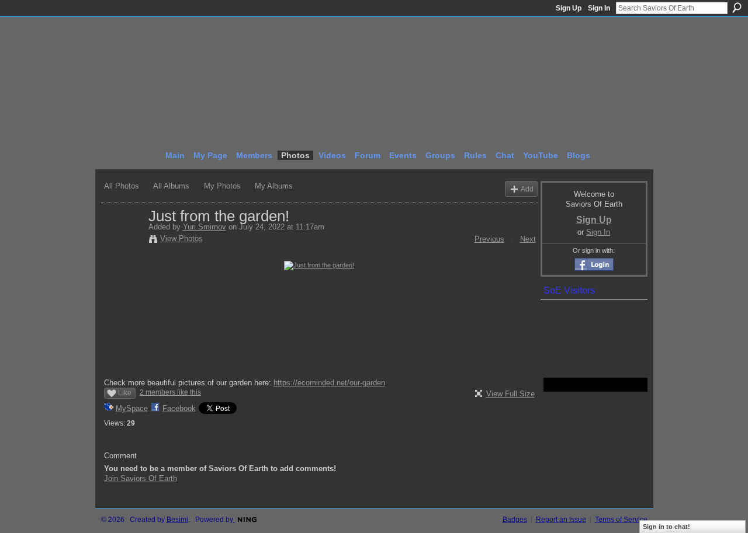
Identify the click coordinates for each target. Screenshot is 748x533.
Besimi (177, 519)
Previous (489, 239)
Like (124, 393)
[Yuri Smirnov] (122, 240)
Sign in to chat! (666, 526)
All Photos (121, 186)
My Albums (274, 186)
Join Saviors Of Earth (140, 478)
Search (737, 7)
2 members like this (170, 392)
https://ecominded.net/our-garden (329, 382)
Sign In (599, 8)
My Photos (222, 186)
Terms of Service (621, 519)
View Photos (181, 238)
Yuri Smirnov (204, 226)
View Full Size (510, 393)
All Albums (171, 186)
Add (527, 189)
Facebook (179, 408)
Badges (515, 519)
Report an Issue (561, 519)
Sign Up (568, 8)
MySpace (132, 408)
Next (528, 239)
